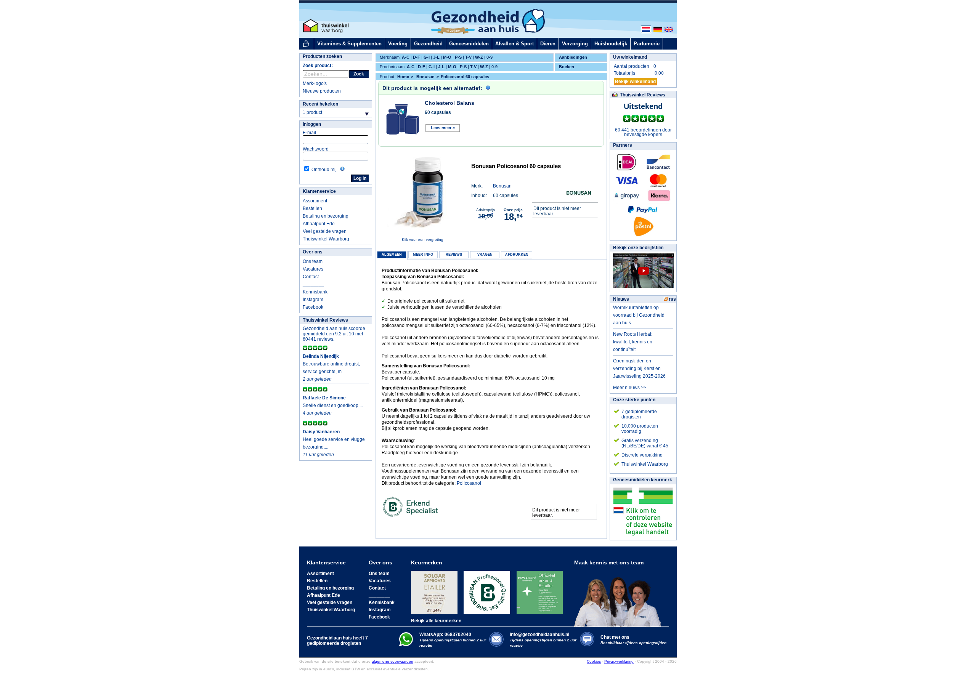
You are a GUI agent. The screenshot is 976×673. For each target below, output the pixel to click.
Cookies (594, 661)
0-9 (489, 57)
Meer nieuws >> (629, 387)
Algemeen (392, 254)
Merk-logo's (315, 83)
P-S (458, 57)
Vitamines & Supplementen (349, 43)
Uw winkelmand (630, 57)
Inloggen (312, 124)
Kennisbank (315, 292)
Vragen (485, 254)
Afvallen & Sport (514, 43)
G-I (427, 57)
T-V (468, 57)
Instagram (313, 299)
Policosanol (469, 483)
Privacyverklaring (619, 661)
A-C (405, 57)
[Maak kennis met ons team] (620, 596)
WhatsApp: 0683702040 (445, 634)
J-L (436, 57)
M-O (447, 57)
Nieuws (621, 299)
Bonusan (502, 186)
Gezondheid (428, 43)
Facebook (313, 307)
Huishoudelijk (610, 43)
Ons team (313, 261)
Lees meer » (443, 127)
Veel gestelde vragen (325, 231)
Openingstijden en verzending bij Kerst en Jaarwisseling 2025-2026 (639, 368)
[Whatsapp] (406, 644)
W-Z (479, 57)
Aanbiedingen (573, 57)
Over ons (313, 252)
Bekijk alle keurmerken (436, 620)
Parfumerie (647, 43)
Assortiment (315, 201)
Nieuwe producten (322, 91)
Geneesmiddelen (469, 43)
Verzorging (575, 43)
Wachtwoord (316, 149)
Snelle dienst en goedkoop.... (333, 405)
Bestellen (312, 208)
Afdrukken (516, 254)
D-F (416, 57)
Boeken (566, 66)
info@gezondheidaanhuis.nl (543, 639)
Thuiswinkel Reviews (325, 320)
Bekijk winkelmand (635, 81)
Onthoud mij (324, 169)
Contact (311, 276)
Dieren (547, 43)
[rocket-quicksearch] (326, 74)
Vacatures (313, 269)
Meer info (423, 254)
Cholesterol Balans (449, 103)
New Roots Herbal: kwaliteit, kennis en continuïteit (632, 342)
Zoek (358, 74)
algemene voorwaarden (392, 661)
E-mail (309, 132)
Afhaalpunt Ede (319, 223)
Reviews (454, 254)
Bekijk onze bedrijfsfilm (638, 247)
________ (313, 284)
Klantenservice (319, 191)
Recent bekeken (320, 104)
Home (403, 76)
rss (672, 299)
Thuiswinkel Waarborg (326, 239)
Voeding (398, 43)
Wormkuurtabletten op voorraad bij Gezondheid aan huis (639, 315)
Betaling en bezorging (325, 216)
